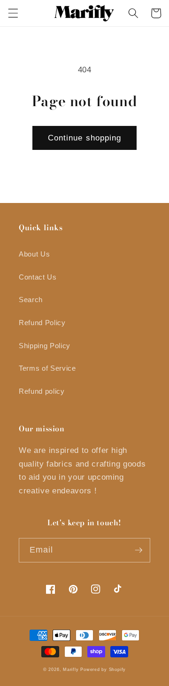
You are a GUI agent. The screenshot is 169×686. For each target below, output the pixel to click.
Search (31, 300)
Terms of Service (47, 368)
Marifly (70, 669)
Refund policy (42, 391)
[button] (12, 13)
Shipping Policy (44, 346)
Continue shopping (85, 137)
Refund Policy (42, 323)
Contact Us (38, 277)
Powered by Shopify (103, 669)
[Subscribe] (138, 550)
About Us (34, 254)
